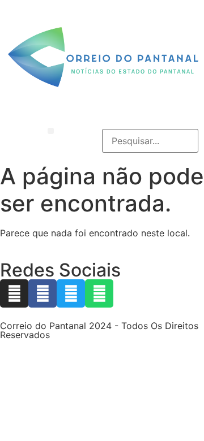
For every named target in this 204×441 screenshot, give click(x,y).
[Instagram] (14, 293)
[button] (51, 131)
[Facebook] (42, 293)
